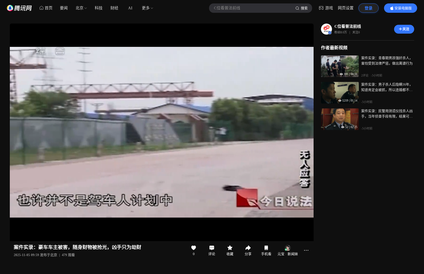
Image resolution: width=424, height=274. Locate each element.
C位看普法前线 (347, 26)
